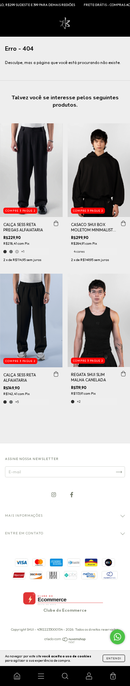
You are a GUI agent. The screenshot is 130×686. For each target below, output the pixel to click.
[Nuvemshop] (65, 641)
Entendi (113, 658)
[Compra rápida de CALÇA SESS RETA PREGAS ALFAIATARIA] (56, 223)
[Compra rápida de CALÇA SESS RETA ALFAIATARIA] (56, 374)
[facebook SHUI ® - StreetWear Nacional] (72, 494)
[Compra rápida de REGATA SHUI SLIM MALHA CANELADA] (123, 373)
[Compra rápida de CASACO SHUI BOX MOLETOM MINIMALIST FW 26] (123, 223)
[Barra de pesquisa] (65, 676)
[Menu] (41, 676)
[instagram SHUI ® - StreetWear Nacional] (54, 494)
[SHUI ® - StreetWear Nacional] (17, 676)
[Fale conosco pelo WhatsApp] (117, 636)
